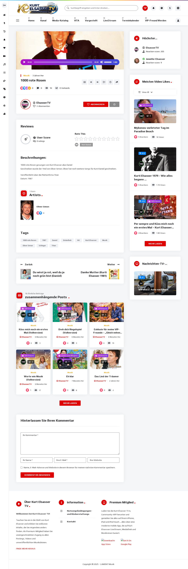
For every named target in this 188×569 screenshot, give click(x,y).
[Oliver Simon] (27, 210)
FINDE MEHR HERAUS (25, 548)
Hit (78, 240)
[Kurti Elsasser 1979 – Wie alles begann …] (155, 159)
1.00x (115, 62)
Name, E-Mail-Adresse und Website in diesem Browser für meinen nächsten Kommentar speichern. (69, 467)
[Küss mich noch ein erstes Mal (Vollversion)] (33, 312)
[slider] (108, 62)
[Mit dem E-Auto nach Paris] (155, 283)
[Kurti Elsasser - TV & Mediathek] (38, 8)
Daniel (54, 240)
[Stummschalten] (101, 62)
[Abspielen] (24, 62)
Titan (54, 246)
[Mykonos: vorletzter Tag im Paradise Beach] (155, 111)
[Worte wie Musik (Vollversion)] (33, 359)
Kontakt (71, 521)
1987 (44, 240)
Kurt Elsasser (90, 240)
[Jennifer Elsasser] (136, 60)
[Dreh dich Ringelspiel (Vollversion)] (70, 312)
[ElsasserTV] (26, 104)
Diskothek (67, 240)
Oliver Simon (42, 206)
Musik (26, 75)
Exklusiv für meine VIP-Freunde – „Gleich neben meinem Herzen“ (106, 332)
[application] (70, 62)
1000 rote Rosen (29, 240)
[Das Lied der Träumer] (106, 359)
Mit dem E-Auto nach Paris (153, 289)
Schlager (42, 246)
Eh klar (70, 376)
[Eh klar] (70, 359)
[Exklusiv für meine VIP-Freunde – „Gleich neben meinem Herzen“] (106, 312)
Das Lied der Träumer (107, 376)
